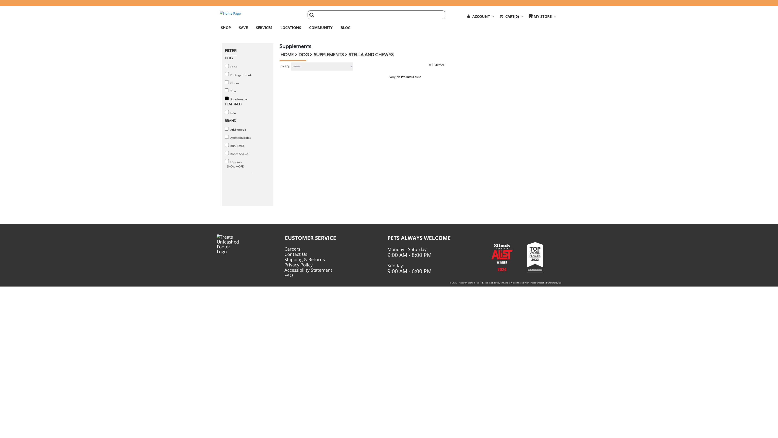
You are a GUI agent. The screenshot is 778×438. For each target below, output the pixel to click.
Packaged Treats (241, 75)
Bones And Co (239, 154)
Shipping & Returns (304, 259)
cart (512, 16)
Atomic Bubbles (240, 138)
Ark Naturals (238, 129)
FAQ (288, 275)
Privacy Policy (298, 264)
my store (543, 16)
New (233, 113)
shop (226, 27)
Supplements (238, 99)
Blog (346, 27)
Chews (234, 83)
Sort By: (285, 66)
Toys (233, 91)
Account (481, 16)
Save (243, 27)
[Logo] (235, 244)
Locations (290, 27)
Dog (304, 55)
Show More (235, 166)
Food (233, 67)
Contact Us (295, 254)
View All (439, 65)
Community (320, 27)
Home (287, 55)
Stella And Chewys (371, 55)
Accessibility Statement (308, 269)
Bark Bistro (237, 146)
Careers (292, 248)
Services (264, 27)
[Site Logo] (260, 13)
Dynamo (236, 162)
